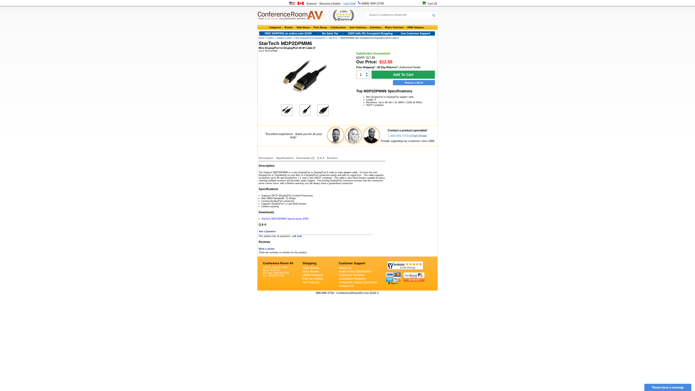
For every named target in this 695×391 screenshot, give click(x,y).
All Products (311, 282)
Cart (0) (432, 3)
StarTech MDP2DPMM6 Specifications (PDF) (285, 218)
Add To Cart (403, 75)
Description (266, 157)
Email (423, 135)
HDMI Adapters (415, 27)
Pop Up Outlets (313, 278)
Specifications (285, 157)
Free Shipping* (365, 67)
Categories (275, 27)
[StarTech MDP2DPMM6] (290, 110)
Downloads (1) (305, 157)
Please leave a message (668, 387)
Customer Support (352, 263)
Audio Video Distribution (355, 271)
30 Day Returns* (387, 67)
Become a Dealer (330, 3)
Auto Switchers (358, 27)
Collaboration (338, 27)
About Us (345, 268)
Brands (289, 27)
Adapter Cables (284, 38)
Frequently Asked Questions (358, 282)
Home (261, 38)
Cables (270, 38)
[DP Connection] (326, 110)
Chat (414, 135)
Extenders (375, 27)
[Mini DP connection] (308, 110)
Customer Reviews (352, 275)
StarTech (333, 38)
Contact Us (346, 286)
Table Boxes (303, 27)
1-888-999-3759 (398, 135)
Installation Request (352, 278)
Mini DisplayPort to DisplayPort (310, 38)
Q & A (321, 157)
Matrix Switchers (394, 27)
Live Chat (349, 3)
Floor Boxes (320, 27)
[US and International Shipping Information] (296, 3)
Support (311, 3)
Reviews (332, 157)
